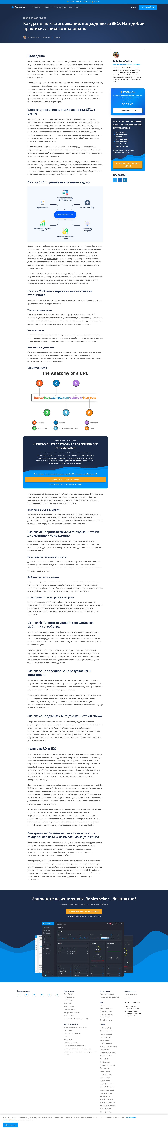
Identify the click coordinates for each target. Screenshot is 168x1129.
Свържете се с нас (131, 995)
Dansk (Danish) (105, 1071)
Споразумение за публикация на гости (77, 1049)
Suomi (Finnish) (105, 1081)
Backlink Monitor (70, 1009)
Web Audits (94, 656)
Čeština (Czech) (105, 1068)
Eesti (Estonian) (105, 1077)
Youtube (26, 995)
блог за (94, 873)
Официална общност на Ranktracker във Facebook (34, 995)
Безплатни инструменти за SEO (75, 1046)
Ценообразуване (61, 7)
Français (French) (105, 1037)
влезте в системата (58, 484)
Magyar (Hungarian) (106, 1084)
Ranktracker (19, 7)
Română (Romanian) (107, 1096)
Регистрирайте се (148, 7)
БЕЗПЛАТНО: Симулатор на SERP (76, 1019)
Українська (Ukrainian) (107, 1105)
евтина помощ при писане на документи (82, 135)
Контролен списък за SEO (73, 1013)
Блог (71, 7)
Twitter (42, 995)
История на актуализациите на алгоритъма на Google (80, 1053)
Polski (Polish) (104, 1049)
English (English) (105, 1028)
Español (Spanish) (106, 1034)
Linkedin (50, 995)
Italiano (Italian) (105, 1040)
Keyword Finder (50, 259)
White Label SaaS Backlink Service (75, 1027)
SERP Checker (68, 1000)
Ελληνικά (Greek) (106, 1074)
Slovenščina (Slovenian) (108, 1102)
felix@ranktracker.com (132, 1016)
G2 (57, 995)
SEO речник (68, 1039)
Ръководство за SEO (71, 1042)
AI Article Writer (69, 1016)
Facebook (19, 995)
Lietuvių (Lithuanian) (107, 1090)
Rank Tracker (52, 695)
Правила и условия (107, 994)
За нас (127, 998)
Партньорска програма (72, 1033)
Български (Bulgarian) (107, 1065)
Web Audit (67, 1003)
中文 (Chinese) (105, 1062)
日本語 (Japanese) (106, 1043)
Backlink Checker (69, 1006)
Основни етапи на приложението (106, 1016)
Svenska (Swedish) (106, 1056)
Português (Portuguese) (108, 1053)
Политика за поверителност (110, 997)
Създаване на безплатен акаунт (65, 480)
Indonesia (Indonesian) (107, 1087)
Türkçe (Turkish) (105, 1059)
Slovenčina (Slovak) (106, 1099)
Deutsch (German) (106, 1031)
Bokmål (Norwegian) (107, 1112)
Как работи (48, 7)
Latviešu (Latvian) (106, 1093)
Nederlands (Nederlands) (108, 1046)
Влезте (133, 7)
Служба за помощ (106, 1020)
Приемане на (10, 1125)
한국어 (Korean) (105, 1109)
